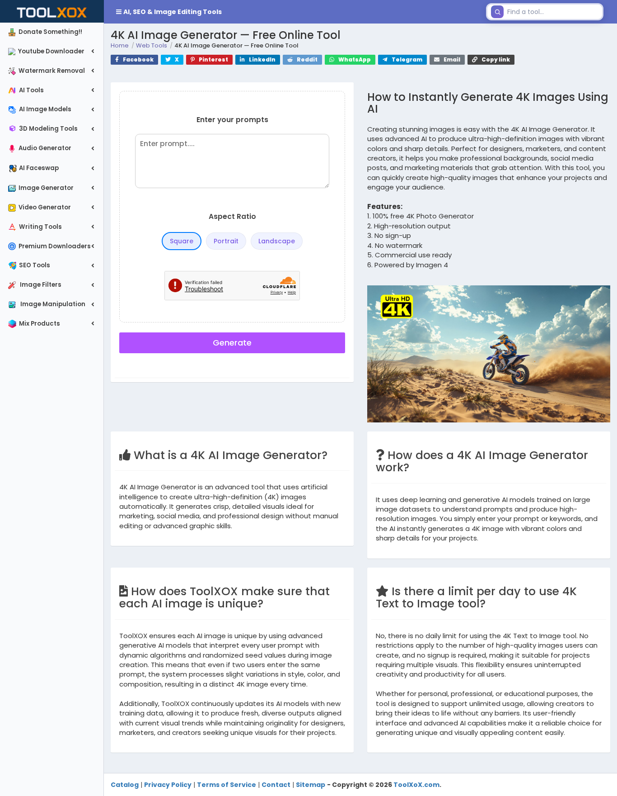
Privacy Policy (168, 784)
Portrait (226, 241)
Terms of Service (226, 784)
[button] (293, 11)
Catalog (125, 784)
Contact (276, 784)
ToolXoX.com (416, 784)
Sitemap (310, 784)
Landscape (276, 241)
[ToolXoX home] (52, 11)
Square (181, 241)
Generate (232, 342)
